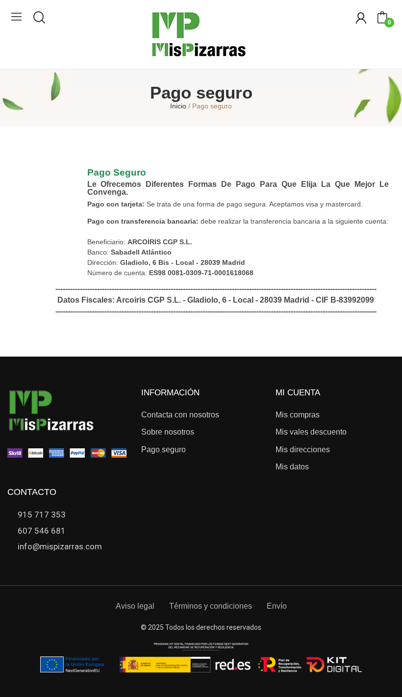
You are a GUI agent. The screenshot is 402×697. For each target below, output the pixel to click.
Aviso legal (135, 606)
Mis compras (298, 415)
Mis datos (292, 467)
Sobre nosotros (167, 432)
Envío (277, 606)
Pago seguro (163, 449)
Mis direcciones (303, 449)
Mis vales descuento (311, 432)
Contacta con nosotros (180, 415)
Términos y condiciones (210, 606)
